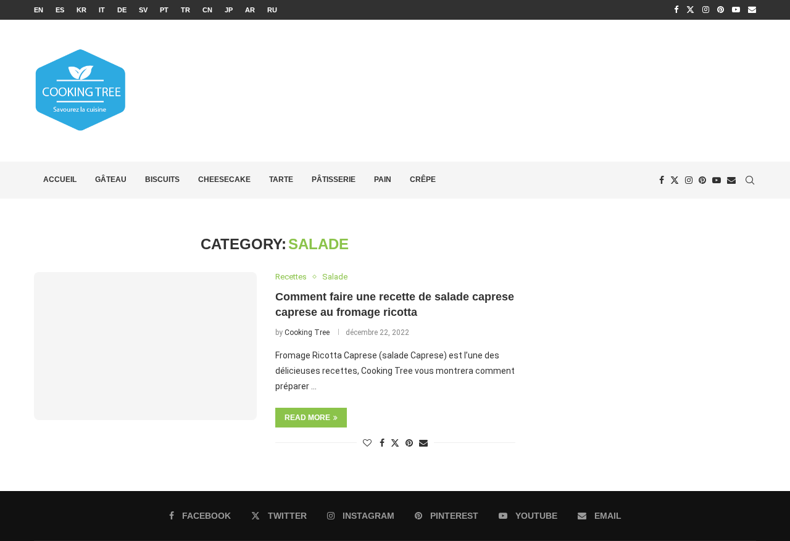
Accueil (60, 179)
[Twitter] (690, 10)
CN (207, 10)
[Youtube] (736, 10)
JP (229, 10)
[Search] (750, 180)
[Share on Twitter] (395, 442)
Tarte (281, 179)
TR (185, 10)
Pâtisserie (334, 179)
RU (272, 10)
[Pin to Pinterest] (409, 443)
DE (122, 10)
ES (60, 10)
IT (102, 10)
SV (143, 10)
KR (81, 10)
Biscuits (162, 179)
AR (250, 10)
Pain (382, 179)
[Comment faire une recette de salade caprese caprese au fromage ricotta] (145, 346)
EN (38, 10)
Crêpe (423, 179)
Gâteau (111, 179)
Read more (307, 417)
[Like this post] (367, 443)
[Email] (752, 10)
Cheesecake (224, 179)
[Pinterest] (720, 10)
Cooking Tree (307, 332)
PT (164, 10)
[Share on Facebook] (382, 443)
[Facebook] (676, 10)
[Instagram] (705, 10)
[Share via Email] (423, 443)
